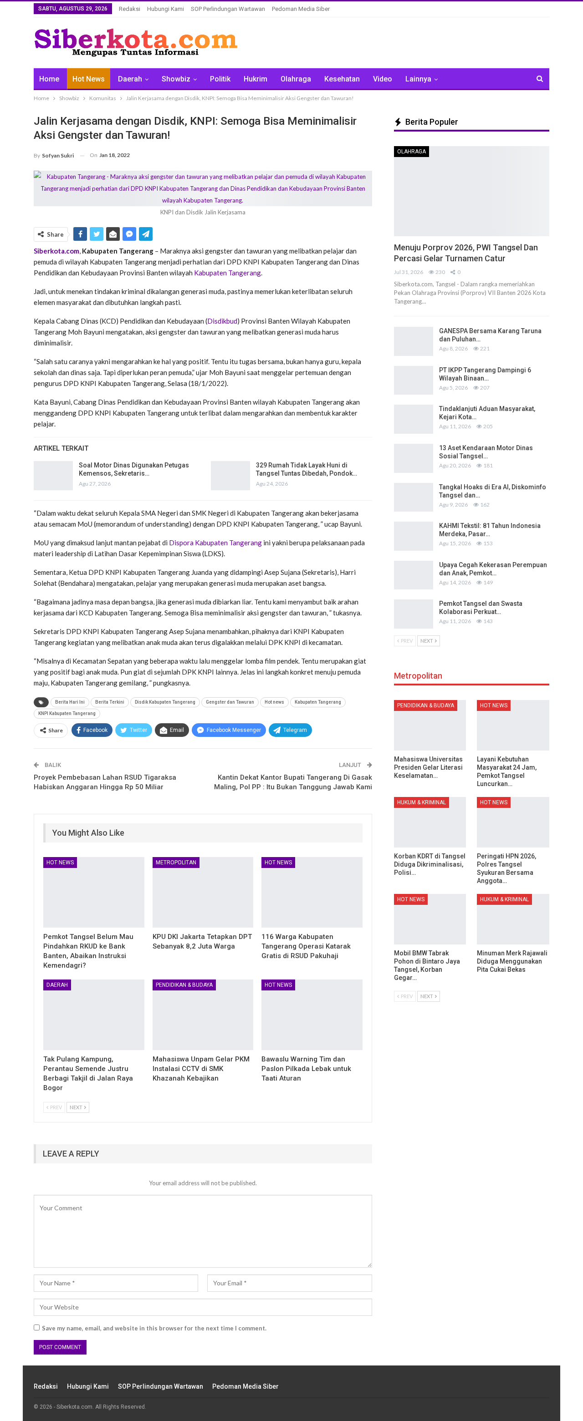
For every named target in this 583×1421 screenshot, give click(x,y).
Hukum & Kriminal (421, 802)
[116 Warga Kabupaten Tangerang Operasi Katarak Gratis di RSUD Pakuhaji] (312, 892)
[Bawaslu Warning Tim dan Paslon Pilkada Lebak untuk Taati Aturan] (312, 1014)
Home (49, 79)
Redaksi (129, 8)
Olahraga (296, 79)
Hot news (274, 702)
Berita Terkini (109, 702)
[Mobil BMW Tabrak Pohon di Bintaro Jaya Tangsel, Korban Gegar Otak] (430, 919)
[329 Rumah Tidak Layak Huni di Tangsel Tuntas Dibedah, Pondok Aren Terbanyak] (230, 475)
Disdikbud (222, 321)
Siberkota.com (56, 251)
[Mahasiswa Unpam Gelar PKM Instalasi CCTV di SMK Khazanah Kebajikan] (203, 1014)
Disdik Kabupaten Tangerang (165, 702)
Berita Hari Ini (70, 702)
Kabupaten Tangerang (227, 273)
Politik (220, 79)
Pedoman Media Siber (301, 8)
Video (382, 79)
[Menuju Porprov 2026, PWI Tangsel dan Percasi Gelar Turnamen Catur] (471, 191)
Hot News (88, 79)
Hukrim (255, 79)
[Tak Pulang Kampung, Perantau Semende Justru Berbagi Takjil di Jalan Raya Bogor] (93, 1014)
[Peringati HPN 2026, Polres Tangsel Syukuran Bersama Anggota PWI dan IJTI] (513, 822)
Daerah (130, 79)
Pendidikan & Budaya (184, 985)
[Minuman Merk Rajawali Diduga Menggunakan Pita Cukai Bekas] (513, 919)
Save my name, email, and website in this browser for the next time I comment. (154, 1328)
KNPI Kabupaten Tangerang (67, 713)
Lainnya (418, 79)
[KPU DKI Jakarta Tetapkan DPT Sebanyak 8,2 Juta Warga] (203, 892)
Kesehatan (342, 79)
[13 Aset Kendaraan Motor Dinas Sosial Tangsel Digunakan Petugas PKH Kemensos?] (413, 458)
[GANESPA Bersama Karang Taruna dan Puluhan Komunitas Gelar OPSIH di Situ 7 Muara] (413, 341)
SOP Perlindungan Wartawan (228, 8)
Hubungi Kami (165, 8)
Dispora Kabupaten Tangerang (215, 542)
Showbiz (176, 79)
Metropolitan (176, 862)
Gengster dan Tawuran (230, 702)
